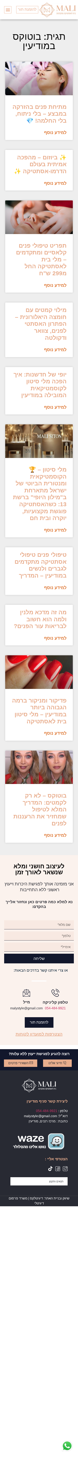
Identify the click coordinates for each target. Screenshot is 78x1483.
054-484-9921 (55, 1008)
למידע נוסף (55, 132)
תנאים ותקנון (56, 1181)
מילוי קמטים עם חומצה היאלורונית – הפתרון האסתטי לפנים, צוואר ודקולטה (41, 324)
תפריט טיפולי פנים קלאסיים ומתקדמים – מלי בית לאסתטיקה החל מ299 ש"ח (41, 259)
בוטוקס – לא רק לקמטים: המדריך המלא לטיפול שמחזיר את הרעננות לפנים (40, 809)
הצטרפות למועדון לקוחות (39, 1034)
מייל (26, 1002)
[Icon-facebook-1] (57, 1168)
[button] (7, 9)
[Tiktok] (50, 1168)
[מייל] (26, 993)
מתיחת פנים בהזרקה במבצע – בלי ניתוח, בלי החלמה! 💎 (39, 114)
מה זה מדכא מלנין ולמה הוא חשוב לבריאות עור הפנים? (40, 619)
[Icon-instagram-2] (65, 1168)
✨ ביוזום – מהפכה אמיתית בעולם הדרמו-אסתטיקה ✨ (40, 164)
